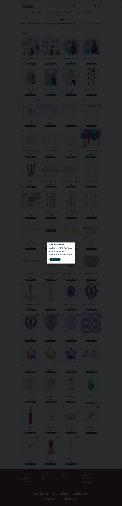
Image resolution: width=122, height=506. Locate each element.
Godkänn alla (55, 259)
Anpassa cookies (67, 259)
